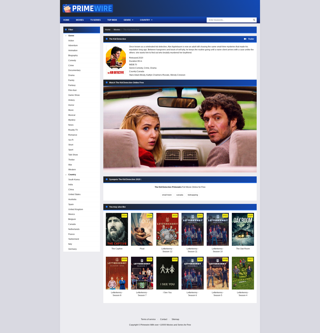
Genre (127, 20)
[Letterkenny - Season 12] (167, 229)
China (71, 189)
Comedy (139, 68)
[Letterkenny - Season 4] (243, 273)
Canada (140, 71)
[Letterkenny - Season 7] (142, 273)
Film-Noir (72, 90)
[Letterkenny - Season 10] (218, 229)
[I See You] (167, 273)
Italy (70, 244)
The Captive (117, 249)
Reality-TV (73, 130)
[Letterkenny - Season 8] (117, 273)
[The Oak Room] (243, 229)
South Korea (74, 179)
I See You (167, 292)
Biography (73, 55)
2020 (140, 58)
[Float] (142, 229)
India (70, 184)
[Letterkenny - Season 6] (193, 273)
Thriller (71, 160)
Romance (72, 135)
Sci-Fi (71, 140)
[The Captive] (117, 229)
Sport (70, 150)
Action (71, 40)
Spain (71, 204)
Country (145, 20)
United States (74, 194)
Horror (71, 105)
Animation (73, 50)
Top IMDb (112, 20)
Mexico (71, 214)
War (70, 165)
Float (142, 249)
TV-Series (95, 20)
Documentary (74, 70)
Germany (72, 249)
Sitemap (175, 319)
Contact (163, 319)
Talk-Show (73, 155)
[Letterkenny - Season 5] (218, 273)
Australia (72, 199)
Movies (80, 20)
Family (71, 80)
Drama (153, 68)
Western (72, 169)
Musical (71, 115)
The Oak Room (243, 249)
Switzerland (73, 239)
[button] (180, 129)
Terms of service (148, 319)
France (71, 234)
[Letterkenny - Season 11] (193, 229)
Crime (146, 68)
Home (66, 20)
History (71, 100)
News (71, 125)
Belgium (72, 219)
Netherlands (74, 229)
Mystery (71, 120)
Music (71, 110)
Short (70, 145)
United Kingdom (75, 209)
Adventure (73, 45)
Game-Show (74, 95)
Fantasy (72, 85)
